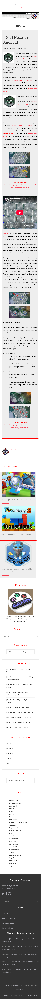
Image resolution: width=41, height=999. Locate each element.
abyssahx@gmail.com (9, 888)
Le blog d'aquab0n (15, 803)
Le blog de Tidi (14, 817)
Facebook (9, 748)
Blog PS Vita (13, 833)
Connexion (5, 913)
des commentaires (9, 923)
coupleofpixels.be (15, 830)
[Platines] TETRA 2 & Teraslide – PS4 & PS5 (17, 500)
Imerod (11, 811)
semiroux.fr (13, 852)
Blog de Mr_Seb (14, 828)
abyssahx (14, 449)
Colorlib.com (20, 989)
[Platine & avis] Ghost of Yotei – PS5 (17, 707)
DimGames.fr (13, 822)
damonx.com (13, 825)
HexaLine (6, 234)
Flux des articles (8, 918)
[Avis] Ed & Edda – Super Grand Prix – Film (19, 717)
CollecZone (13, 863)
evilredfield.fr (13, 847)
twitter (21, 80)
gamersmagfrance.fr (24, 822)
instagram (29, 80)
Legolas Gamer (14, 866)
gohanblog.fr (13, 841)
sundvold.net (13, 844)
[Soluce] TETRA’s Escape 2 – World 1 (17, 727)
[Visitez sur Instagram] (9, 894)
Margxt (11, 814)
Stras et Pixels (13, 800)
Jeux (7, 763)
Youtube (9, 758)
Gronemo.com (13, 860)
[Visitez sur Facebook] (6, 894)
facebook (15, 80)
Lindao (4, 939)
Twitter (8, 743)
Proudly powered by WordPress (14, 985)
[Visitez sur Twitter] (3, 894)
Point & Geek (13, 819)
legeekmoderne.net (15, 849)
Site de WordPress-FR (8, 928)
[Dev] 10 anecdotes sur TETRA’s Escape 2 (16, 534)
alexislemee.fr (13, 839)
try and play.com (14, 836)
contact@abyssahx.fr (11, 886)
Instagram (9, 753)
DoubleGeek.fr (14, 806)
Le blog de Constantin (16, 855)
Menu (18, 25)
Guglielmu (12, 858)
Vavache (12, 809)
